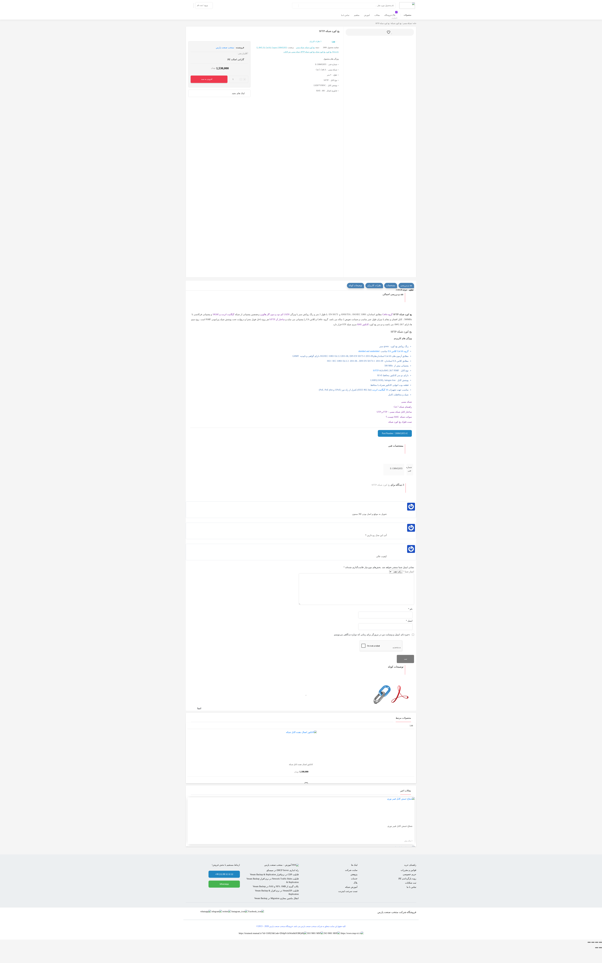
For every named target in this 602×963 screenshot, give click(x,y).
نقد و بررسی (406, 285)
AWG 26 (262, 47)
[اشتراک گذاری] (592, 942)
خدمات (354, 878)
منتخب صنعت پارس (225, 47)
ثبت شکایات (410, 883)
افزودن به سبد (206, 79)
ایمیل (409, 621)
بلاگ (355, 883)
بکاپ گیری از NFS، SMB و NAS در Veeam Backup (276, 886)
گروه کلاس (398, 351)
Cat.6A (268, 47)
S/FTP (376, 370)
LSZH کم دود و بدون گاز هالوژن (274, 314)
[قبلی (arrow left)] (600, 947)
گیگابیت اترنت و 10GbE (223, 314)
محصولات (407, 15)
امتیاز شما (408, 571)
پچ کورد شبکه (396, 23)
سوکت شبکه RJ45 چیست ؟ (399, 417)
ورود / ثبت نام (202, 5)
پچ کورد (328, 52)
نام (410, 609)
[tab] (406, 285)
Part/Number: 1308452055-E (395, 433)
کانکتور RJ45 (363, 324)
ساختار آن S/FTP (277, 319)
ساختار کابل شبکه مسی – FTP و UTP (394, 412)
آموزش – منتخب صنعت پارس (278, 865)
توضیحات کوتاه (355, 285)
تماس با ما (411, 887)
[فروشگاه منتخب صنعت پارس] (407, 5)
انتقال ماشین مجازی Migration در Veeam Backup (276, 898)
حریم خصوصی (409, 874)
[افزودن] (390, 32)
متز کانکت (287, 52)
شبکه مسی (407, 23)
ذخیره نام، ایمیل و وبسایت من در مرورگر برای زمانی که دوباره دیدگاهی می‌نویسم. (371, 634)
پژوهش (354, 874)
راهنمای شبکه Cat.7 (403, 407)
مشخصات (390, 285)
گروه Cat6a (387, 314)
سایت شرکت (351, 870)
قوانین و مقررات (408, 870)
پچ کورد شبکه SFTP (308, 52)
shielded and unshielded (368, 351)
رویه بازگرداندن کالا (407, 878)
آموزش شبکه (351, 887)
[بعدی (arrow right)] (596, 947)
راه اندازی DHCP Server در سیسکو (283, 870)
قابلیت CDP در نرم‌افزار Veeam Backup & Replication (274, 874)
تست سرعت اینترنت (347, 891)
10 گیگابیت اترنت (380, 390)
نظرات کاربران (315, 41)
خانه (414, 23)
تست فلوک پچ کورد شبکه (400, 422)
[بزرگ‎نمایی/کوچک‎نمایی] (600, 942)
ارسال (382, 32)
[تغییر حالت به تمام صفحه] (596, 942)
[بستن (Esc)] (589, 942)
